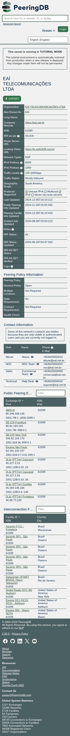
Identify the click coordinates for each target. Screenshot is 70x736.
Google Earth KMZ (13, 685)
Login (63, 29)
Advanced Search (12, 24)
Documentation (11, 670)
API (4, 667)
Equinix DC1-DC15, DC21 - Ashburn (17, 602)
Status (6, 682)
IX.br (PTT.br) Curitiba (19, 484)
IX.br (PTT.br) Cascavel (19, 459)
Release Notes (10, 673)
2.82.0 (6, 633)
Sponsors (7, 657)
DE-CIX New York (16, 434)
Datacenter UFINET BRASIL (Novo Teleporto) (17, 579)
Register (47, 30)
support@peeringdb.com (16, 694)
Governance (9, 679)
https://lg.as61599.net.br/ (40, 149)
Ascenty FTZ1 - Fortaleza (15, 528)
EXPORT (12, 98)
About (5, 648)
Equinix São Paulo (16, 447)
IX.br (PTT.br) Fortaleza (20, 496)
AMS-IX (10, 410)
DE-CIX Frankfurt (16, 422)
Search (6, 654)
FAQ (4, 676)
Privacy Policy (20, 633)
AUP (21, 627)
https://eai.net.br (34, 122)
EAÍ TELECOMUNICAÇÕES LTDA (45, 106)
